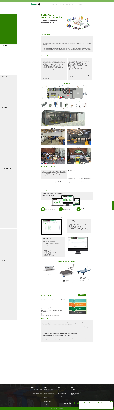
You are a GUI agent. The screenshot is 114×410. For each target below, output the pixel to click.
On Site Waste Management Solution (36, 389)
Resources (74, 4)
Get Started (113, 206)
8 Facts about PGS (60, 392)
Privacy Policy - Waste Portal (62, 394)
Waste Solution (4, 76)
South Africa (73, 394)
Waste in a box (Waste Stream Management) (35, 391)
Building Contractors (47, 390)
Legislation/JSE (60, 390)
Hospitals (45, 397)
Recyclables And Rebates (6, 168)
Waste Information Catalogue (62, 393)
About (57, 4)
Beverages (46, 404)
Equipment (4, 229)
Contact (80, 4)
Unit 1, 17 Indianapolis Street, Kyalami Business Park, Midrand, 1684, (76, 393)
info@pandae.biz (73, 390)
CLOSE (112, 401)
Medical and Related (47, 402)
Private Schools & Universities (48, 394)
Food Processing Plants (47, 401)
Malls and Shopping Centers (48, 389)
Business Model (5, 107)
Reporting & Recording (6, 199)
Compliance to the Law (6, 260)
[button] (41, 278)
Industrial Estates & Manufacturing (49, 396)
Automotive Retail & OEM (48, 392)
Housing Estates (46, 400)
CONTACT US (82, 294)
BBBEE (3, 291)
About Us (59, 389)
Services (62, 4)
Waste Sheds (4, 137)
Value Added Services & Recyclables (36, 393)
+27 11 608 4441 (73, 389)
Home (53, 4)
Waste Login (81, 1)
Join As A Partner (75, 1)
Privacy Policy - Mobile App (62, 396)
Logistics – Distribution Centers (49, 393)
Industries (68, 4)
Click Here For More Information (85, 407)
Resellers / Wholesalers (47, 398)
